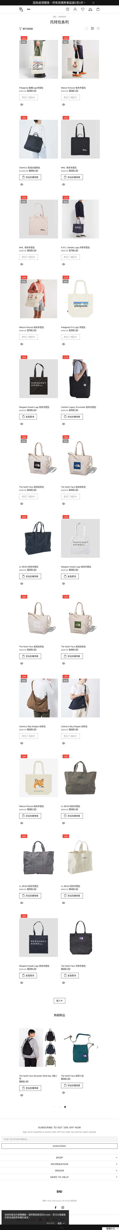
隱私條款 (50, 1223)
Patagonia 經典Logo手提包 (31, 88)
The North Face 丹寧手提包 (73, 966)
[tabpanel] (39, 1064)
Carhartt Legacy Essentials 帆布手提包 (78, 407)
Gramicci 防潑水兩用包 (29, 167)
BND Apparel (28, 9)
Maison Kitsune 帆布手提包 (73, 88)
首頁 (54, 17)
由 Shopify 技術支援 (69, 1201)
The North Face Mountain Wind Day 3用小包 (38, 1077)
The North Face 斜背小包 (72, 1076)
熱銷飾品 (59, 1015)
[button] (110, 1228)
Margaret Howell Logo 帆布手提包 (34, 407)
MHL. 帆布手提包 (69, 167)
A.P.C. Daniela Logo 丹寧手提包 (75, 247)
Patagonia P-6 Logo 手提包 (73, 327)
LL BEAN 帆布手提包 (28, 567)
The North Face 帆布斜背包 (31, 487)
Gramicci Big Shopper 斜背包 (32, 726)
